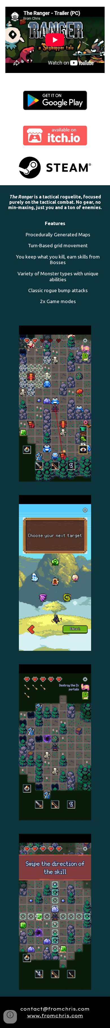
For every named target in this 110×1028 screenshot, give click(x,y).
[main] (55, 252)
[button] (10, 1017)
